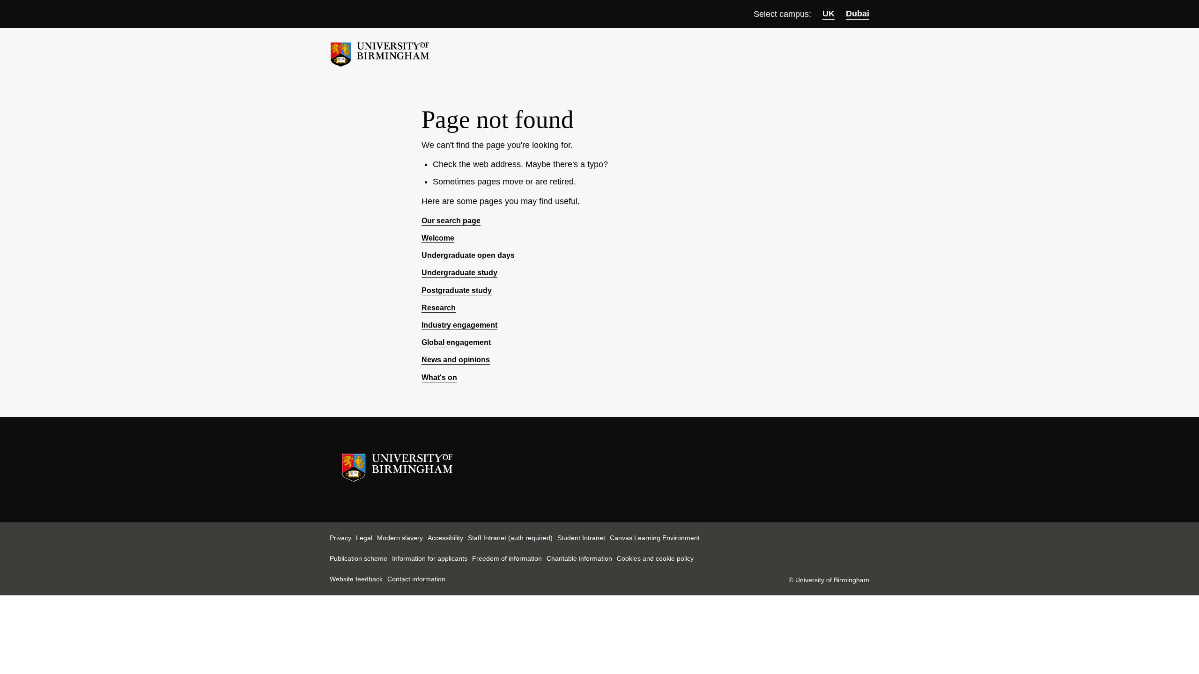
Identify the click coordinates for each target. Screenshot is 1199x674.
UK (828, 13)
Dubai (857, 13)
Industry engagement (459, 325)
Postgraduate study (457, 290)
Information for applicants (429, 558)
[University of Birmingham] (380, 51)
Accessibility (445, 538)
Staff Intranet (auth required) (510, 538)
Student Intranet (581, 538)
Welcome (438, 238)
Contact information (416, 579)
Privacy (340, 538)
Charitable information (579, 558)
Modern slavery (400, 538)
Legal (364, 538)
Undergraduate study (459, 273)
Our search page (451, 221)
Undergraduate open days (468, 255)
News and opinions (456, 360)
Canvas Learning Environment (655, 538)
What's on (439, 377)
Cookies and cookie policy (655, 558)
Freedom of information (507, 558)
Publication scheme (358, 558)
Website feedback (356, 579)
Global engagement (456, 342)
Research (439, 308)
